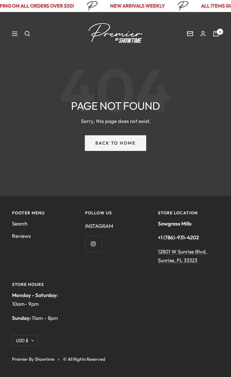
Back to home (115, 143)
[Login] (203, 33)
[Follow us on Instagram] (93, 243)
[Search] (27, 33)
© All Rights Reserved (84, 359)
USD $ (22, 340)
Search (19, 223)
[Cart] (216, 33)
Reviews (21, 236)
